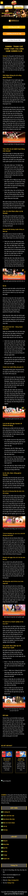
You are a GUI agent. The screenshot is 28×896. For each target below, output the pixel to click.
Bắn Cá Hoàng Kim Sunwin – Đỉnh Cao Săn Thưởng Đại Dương (7, 759)
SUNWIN (3, 795)
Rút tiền (5, 851)
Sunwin (5, 56)
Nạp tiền (5, 848)
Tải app (5, 855)
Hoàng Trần (10, 883)
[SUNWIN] (14, 2)
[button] (2, 2)
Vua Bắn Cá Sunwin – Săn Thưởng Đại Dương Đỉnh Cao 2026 (21, 759)
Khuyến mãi (6, 858)
